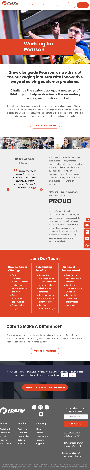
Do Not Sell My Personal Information (75, 464)
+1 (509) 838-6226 (72, 433)
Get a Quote (83, 5)
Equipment (27, 5)
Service (38, 5)
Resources (62, 5)
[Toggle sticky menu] (88, 219)
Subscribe (76, 424)
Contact (71, 5)
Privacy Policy (58, 464)
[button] (8, 189)
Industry (33, 5)
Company (55, 5)
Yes (64, 375)
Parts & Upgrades (47, 5)
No (72, 375)
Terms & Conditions (46, 464)
